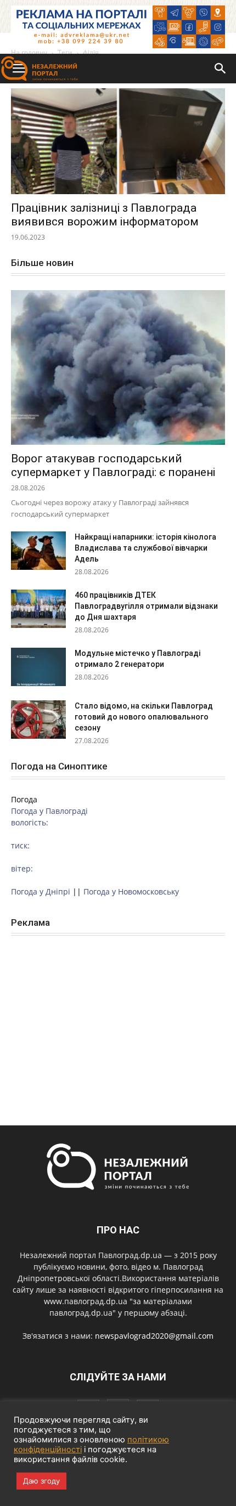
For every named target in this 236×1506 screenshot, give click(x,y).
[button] (220, 68)
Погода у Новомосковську (131, 891)
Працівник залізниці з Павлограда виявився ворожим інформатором (105, 214)
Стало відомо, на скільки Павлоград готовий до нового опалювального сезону (144, 716)
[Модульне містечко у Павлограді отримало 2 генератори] (38, 667)
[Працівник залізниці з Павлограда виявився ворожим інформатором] (118, 141)
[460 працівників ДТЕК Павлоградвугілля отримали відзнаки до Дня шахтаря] (38, 609)
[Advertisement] (118, 1018)
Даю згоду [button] (41, 1480)
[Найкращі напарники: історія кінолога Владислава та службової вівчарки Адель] (38, 550)
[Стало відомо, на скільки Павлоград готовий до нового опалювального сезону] (38, 719)
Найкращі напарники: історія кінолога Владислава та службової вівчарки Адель (145, 548)
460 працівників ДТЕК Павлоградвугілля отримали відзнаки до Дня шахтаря (146, 606)
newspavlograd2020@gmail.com (154, 1336)
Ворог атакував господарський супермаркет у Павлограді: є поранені (113, 465)
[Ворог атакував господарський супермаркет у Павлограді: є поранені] (118, 367)
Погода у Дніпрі (40, 891)
